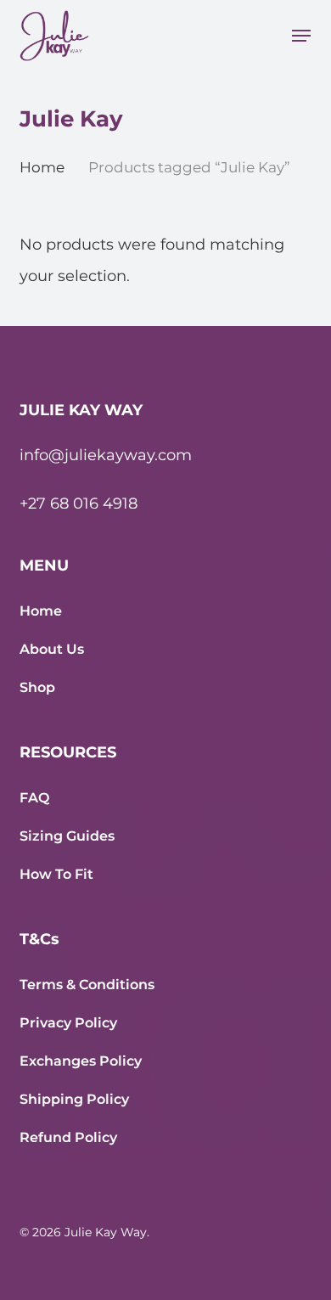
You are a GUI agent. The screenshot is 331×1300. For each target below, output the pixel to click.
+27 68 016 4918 (78, 503)
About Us (52, 649)
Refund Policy (68, 1137)
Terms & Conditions (87, 984)
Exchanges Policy (81, 1061)
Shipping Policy (74, 1099)
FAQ (34, 798)
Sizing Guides (67, 836)
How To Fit (56, 874)
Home (42, 167)
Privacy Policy (68, 1023)
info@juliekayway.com (106, 455)
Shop (37, 687)
